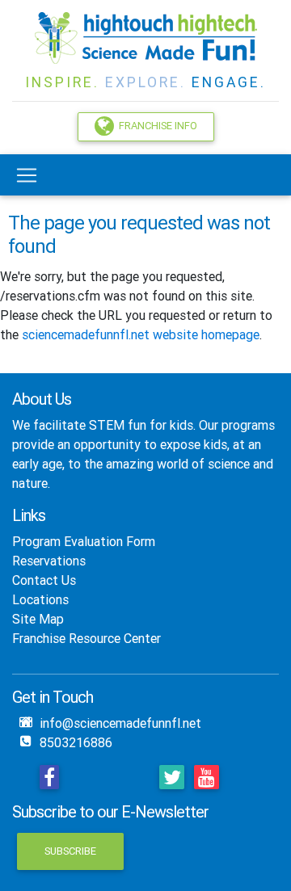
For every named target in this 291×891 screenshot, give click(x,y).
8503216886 (76, 742)
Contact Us (44, 580)
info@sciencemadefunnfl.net (120, 723)
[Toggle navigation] (26, 175)
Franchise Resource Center (86, 638)
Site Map (38, 619)
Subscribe (70, 851)
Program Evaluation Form (83, 541)
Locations (40, 599)
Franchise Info (155, 126)
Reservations (49, 561)
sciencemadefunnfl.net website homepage (140, 334)
